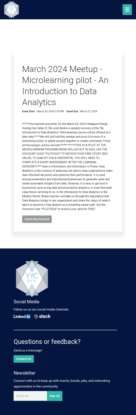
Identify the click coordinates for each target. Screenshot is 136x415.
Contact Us (23, 359)
